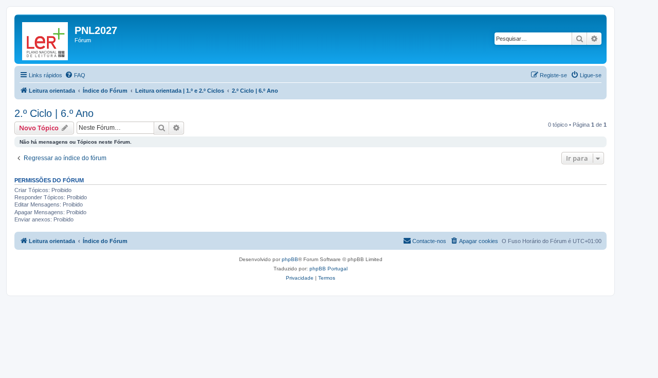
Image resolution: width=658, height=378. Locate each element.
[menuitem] (75, 75)
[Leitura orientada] (46, 39)
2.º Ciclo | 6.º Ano (54, 113)
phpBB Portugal (328, 268)
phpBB (290, 259)
